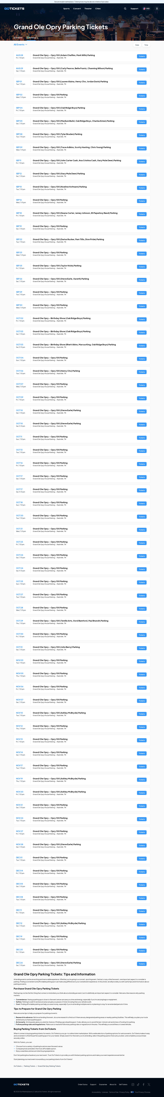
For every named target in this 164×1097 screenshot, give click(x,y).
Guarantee (103, 1084)
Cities (98, 8)
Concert (77, 8)
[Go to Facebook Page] (143, 1084)
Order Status (82, 1084)
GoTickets (18, 1066)
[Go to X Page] (149, 1084)
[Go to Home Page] (14, 9)
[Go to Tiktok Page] (138, 1084)
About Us (113, 1084)
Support (134, 8)
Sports (66, 8)
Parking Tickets (29, 1066)
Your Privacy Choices (142, 1092)
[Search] (125, 8)
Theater (88, 8)
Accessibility (96, 1092)
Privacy (124, 1092)
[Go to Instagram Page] (133, 1084)
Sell (123, 1084)
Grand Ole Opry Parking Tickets (49, 1066)
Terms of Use (113, 1092)
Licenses (105, 1092)
